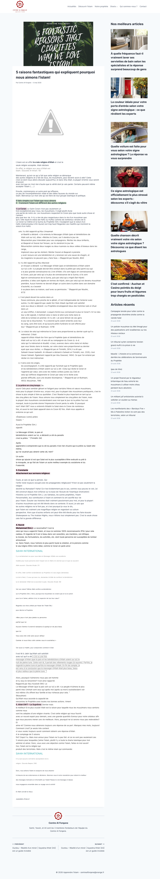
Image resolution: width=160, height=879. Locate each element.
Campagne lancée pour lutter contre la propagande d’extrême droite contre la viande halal (127, 314)
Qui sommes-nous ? (128, 6)
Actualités (71, 6)
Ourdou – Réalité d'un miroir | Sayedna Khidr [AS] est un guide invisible (34, 847)
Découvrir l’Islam (85, 6)
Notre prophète (101, 6)
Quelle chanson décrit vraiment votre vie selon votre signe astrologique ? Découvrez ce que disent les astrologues (129, 243)
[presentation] (129, 39)
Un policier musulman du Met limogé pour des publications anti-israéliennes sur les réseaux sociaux (129, 330)
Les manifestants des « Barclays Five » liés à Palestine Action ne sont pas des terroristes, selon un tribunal (128, 412)
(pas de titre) (116, 369)
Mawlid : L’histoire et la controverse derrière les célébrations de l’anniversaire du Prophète (129, 357)
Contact (143, 6)
